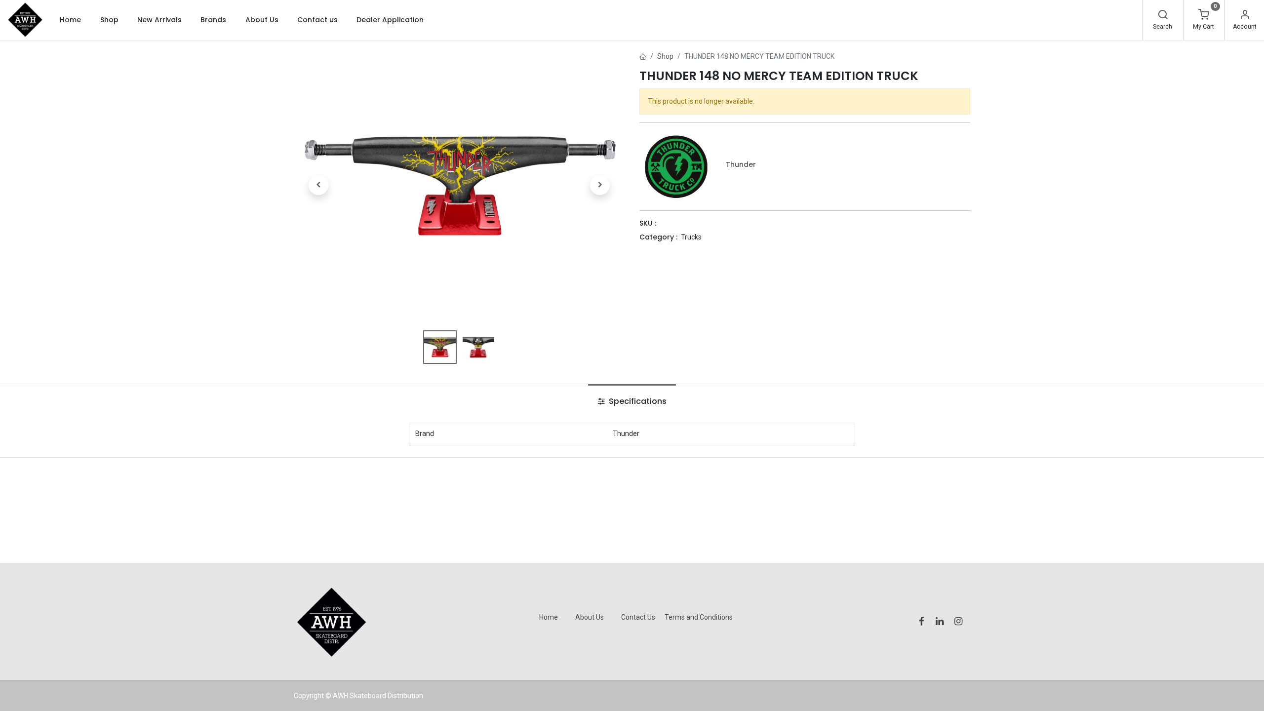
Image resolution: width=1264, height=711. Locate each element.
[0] (1203, 16)
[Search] (1162, 16)
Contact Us (638, 617)
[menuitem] (70, 20)
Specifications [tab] (637, 401)
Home (548, 617)
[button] (318, 185)
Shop (665, 56)
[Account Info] (1244, 16)
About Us (589, 617)
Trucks (691, 237)
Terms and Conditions (699, 617)
